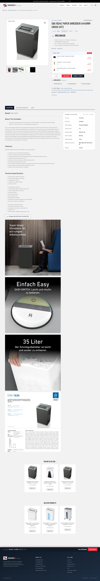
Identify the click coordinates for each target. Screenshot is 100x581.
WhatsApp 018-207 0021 (62, 92)
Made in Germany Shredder (81, 90)
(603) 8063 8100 (73, 92)
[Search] (92, 5)
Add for (89, 58)
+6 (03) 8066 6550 (39, 560)
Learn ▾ (80, 5)
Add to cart (66, 76)
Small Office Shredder (12, 10)
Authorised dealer (87, 20)
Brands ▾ (68, 5)
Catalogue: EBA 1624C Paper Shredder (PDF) (18, 216)
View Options (93, 549)
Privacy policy (85, 578)
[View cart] (95, 5)
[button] (45, 23)
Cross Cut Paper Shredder (65, 90)
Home (5, 10)
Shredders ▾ (61, 5)
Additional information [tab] (22, 107)
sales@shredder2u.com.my (40, 570)
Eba (56, 95)
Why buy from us (70, 566)
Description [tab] (10, 107)
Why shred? (69, 572)
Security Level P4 (90, 90)
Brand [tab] (32, 107)
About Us (86, 5)
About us (69, 560)
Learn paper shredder (71, 570)
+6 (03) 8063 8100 (39, 562)
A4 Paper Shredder (57, 90)
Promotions (74, 5)
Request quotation (71, 564)
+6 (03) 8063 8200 (39, 564)
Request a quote (78, 76)
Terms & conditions (93, 578)
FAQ (68, 568)
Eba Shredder (73, 90)
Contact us (69, 562)
